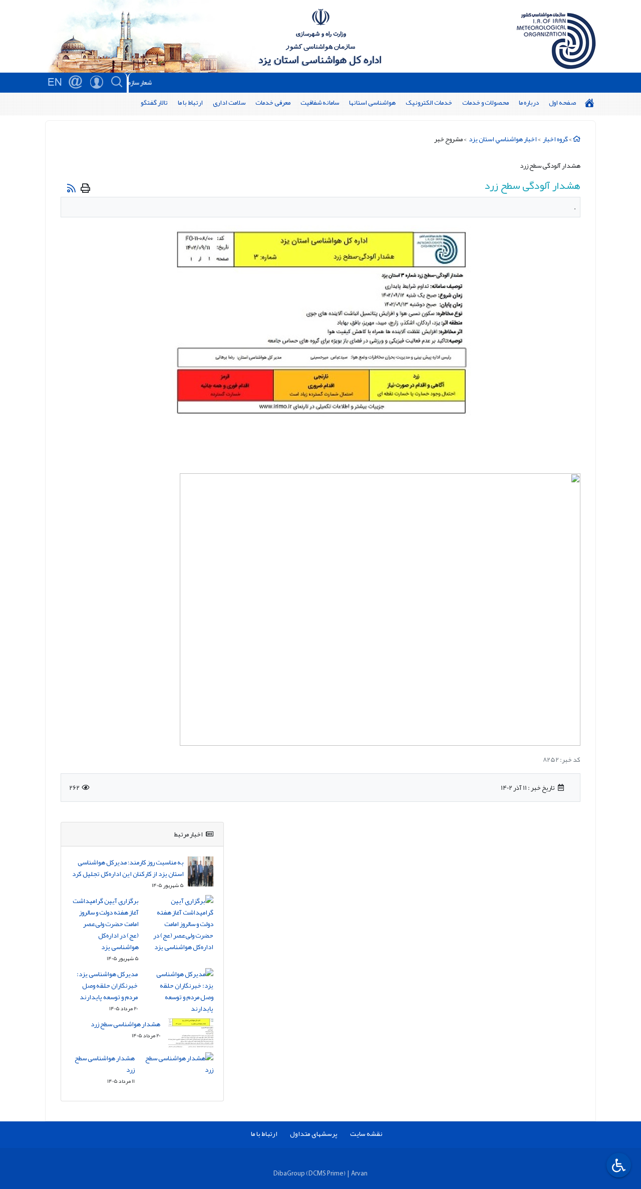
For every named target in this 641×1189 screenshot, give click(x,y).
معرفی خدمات (272, 102)
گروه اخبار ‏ (555, 139)
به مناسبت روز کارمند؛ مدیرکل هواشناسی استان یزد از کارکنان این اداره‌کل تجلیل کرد (128, 867)
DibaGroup (289, 1173)
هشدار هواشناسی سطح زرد (125, 1024)
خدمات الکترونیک (429, 102)
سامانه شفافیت (319, 102)
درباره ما (529, 102)
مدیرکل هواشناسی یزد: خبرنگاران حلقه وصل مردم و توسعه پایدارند (107, 985)
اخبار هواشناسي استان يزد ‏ (502, 139)
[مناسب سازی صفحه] (617, 1165)
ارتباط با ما (190, 102)
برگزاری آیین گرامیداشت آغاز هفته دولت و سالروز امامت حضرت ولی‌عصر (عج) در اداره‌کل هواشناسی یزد (106, 924)
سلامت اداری (229, 102)
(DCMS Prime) (326, 1173)
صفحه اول (562, 102)
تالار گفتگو (154, 102)
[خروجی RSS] (71, 188)
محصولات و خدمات (485, 102)
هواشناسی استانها (372, 102)
